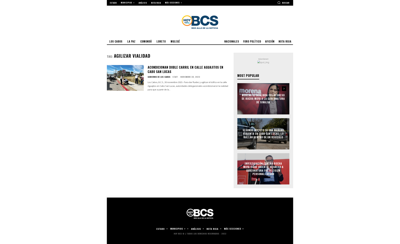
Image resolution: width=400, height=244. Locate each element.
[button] (283, 2)
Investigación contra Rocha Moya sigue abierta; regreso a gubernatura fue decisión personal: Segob (263, 169)
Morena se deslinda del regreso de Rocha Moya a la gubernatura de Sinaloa (263, 98)
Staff (175, 76)
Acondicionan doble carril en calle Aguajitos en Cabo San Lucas (185, 69)
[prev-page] (278, 88)
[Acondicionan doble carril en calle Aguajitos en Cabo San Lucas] (125, 78)
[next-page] (284, 88)
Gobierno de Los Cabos (159, 77)
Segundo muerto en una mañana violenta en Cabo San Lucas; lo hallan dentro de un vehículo (263, 133)
